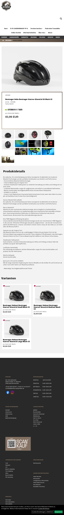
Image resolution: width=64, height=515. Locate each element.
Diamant (7, 465)
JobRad (35, 410)
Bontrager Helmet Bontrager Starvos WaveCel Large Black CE (16, 340)
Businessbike (37, 412)
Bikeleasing (36, 416)
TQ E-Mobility (9, 471)
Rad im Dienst (37, 418)
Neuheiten (50, 37)
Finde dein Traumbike (52, 28)
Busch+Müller (9, 475)
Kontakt (7, 410)
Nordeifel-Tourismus (39, 486)
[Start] (3, 40)
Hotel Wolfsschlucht (38, 482)
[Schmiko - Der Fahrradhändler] (6, 6)
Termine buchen (36, 28)
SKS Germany (9, 477)
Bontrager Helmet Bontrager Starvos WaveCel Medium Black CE (47, 307)
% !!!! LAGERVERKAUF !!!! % (19, 28)
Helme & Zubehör (17, 40)
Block (50, 33)
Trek (6, 463)
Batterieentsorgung (10, 418)
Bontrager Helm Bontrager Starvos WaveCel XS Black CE (28, 99)
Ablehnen (50, 512)
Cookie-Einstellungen (38, 512)
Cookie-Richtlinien (43, 508)
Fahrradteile (24, 37)
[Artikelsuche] (61, 18)
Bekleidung (34, 37)
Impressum (8, 412)
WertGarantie (37, 463)
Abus (6, 473)
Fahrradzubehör (14, 37)
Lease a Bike (36, 424)
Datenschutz (8, 414)
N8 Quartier (36, 478)
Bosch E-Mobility (10, 469)
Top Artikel (42, 37)
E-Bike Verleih (16, 33)
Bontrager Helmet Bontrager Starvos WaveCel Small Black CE (16, 306)
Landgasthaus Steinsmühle (40, 480)
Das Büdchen (37, 484)
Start (6, 28)
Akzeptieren (58, 512)
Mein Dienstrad (37, 422)
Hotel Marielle (37, 476)
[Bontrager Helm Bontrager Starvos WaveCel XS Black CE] (32, 69)
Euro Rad (35, 420)
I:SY (6, 467)
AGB (6, 416)
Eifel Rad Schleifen (29, 33)
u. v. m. (35, 426)
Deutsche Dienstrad (38, 414)
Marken (58, 37)
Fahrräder (4, 37)
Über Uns (41, 33)
